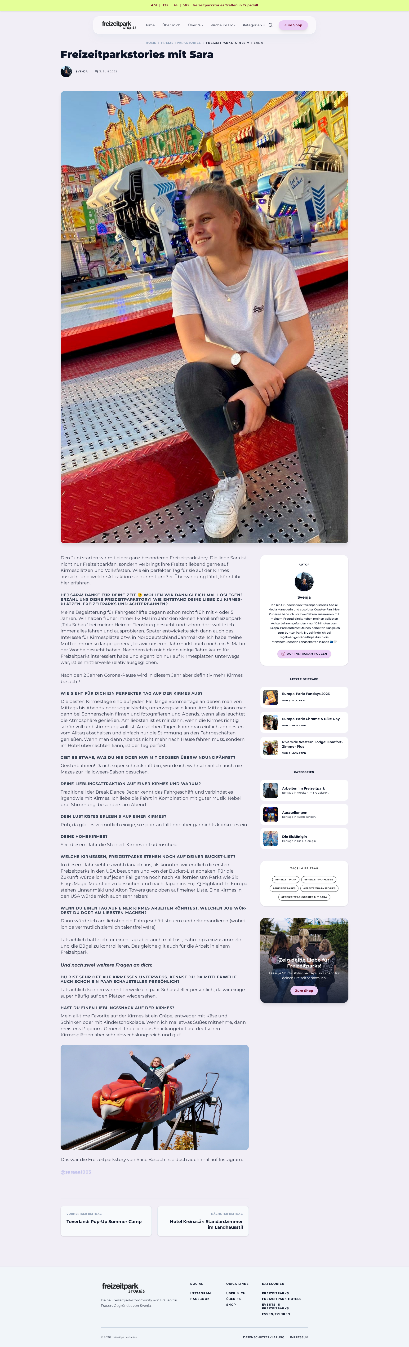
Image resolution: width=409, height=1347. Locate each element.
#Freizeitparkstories (319, 888)
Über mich (171, 25)
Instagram (200, 1293)
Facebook (200, 1299)
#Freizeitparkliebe (318, 879)
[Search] (270, 25)
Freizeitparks (275, 1293)
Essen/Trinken (276, 1314)
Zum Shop (293, 25)
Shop (231, 1304)
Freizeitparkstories (181, 42)
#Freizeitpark (285, 879)
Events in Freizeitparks (275, 1306)
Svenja (82, 71)
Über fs (233, 1299)
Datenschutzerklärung (263, 1337)
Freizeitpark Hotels (282, 1299)
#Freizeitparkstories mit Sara (304, 897)
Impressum (299, 1337)
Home (149, 25)
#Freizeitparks (284, 888)
